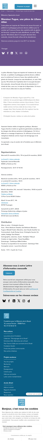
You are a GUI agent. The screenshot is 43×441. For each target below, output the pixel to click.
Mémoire (6, 367)
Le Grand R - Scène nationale (10, 159)
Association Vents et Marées (10, 213)
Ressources (7, 392)
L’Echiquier (4, 203)
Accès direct (8, 383)
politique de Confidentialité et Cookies (20, 290)
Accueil (2, 11)
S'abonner (9, 273)
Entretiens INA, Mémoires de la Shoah (16, 341)
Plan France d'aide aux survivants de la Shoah (18, 343)
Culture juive (8, 372)
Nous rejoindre (8, 395)
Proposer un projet (23, 6)
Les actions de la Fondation (12, 336)
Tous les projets (9, 362)
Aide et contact (9, 387)
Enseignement (8, 369)
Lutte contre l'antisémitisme (12, 377)
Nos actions (8, 331)
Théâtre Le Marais (6, 194)
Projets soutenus (10, 357)
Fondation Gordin (9, 346)
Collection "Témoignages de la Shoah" (16, 338)
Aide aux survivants (10, 374)
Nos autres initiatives (10, 351)
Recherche (7, 364)
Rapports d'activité (10, 390)
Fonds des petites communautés (14, 349)
